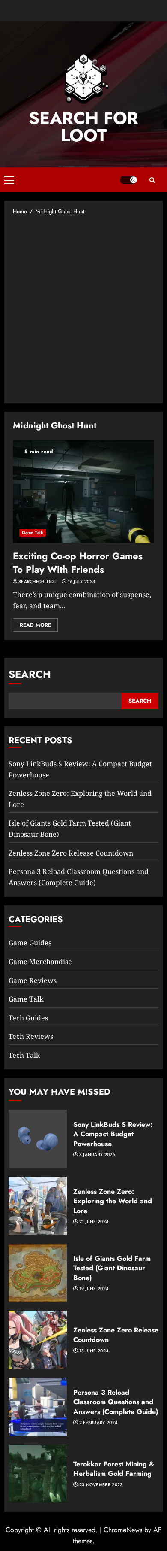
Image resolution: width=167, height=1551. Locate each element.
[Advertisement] (83, 308)
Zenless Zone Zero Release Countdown (71, 853)
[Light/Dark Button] (128, 180)
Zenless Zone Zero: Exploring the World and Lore (112, 1201)
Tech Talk (24, 1055)
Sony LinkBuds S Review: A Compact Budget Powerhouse (112, 1134)
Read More (35, 625)
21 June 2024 (94, 1222)
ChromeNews (123, 1530)
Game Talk (32, 532)
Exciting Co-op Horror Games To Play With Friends (78, 562)
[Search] (152, 180)
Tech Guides (28, 1018)
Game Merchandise (40, 961)
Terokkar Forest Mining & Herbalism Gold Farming (113, 1468)
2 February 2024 (98, 1423)
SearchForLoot (37, 582)
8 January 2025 (97, 1155)
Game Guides (30, 942)
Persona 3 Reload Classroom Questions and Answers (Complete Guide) (115, 1402)
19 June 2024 (94, 1289)
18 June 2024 (94, 1351)
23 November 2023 (101, 1485)
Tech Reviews (31, 1036)
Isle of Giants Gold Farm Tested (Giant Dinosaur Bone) (112, 1268)
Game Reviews (33, 980)
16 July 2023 (81, 582)
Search (30, 674)
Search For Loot (83, 127)
